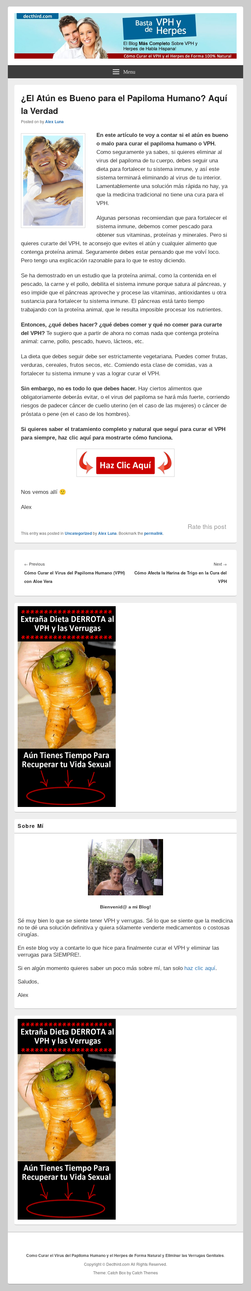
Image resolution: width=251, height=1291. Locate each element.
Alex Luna (54, 121)
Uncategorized (78, 533)
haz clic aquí (199, 968)
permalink (153, 533)
